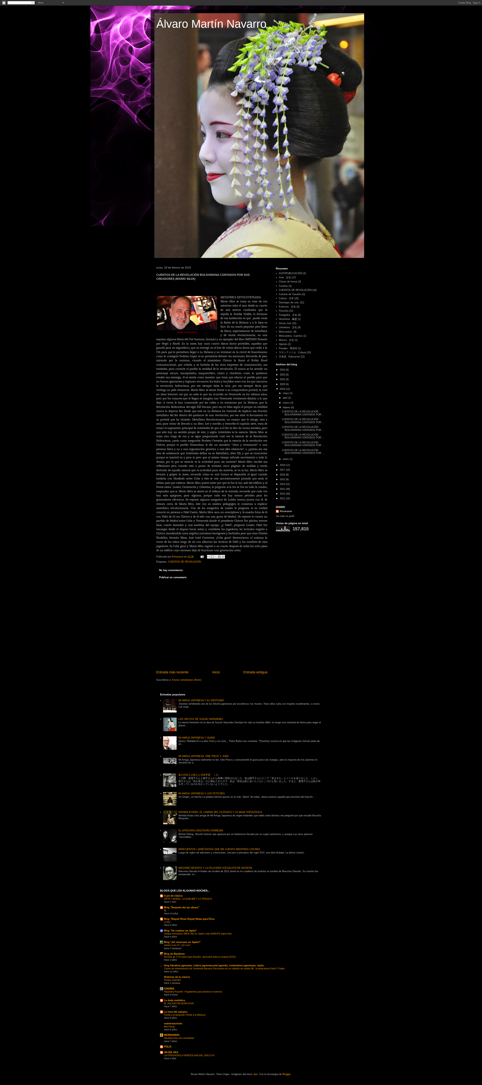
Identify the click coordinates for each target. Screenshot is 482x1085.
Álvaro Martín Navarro (211, 24)
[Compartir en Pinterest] (223, 557)
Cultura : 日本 (286, 298)
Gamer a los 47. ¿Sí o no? (177, 945)
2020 (283, 384)
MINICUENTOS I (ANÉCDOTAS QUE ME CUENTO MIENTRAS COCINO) (219, 849)
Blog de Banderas (174, 953)
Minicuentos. (286, 331)
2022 (283, 379)
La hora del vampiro (176, 1011)
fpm (256, 1074)
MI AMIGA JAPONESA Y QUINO (196, 737)
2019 (283, 389)
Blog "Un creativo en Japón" (180, 930)
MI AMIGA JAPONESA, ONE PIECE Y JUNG (203, 756)
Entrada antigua (255, 672)
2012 (283, 493)
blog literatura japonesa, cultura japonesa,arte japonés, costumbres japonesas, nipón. (214, 965)
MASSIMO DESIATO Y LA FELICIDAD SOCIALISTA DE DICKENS (215, 867)
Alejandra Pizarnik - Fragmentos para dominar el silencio (193, 991)
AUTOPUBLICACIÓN (290, 273)
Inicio (216, 672)
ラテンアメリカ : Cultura (292, 352)
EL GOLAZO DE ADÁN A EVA (179, 1003)
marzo (286, 402)
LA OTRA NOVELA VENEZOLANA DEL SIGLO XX (189, 1055)
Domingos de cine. (289, 302)
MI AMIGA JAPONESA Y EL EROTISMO (201, 700)
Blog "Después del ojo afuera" (181, 907)
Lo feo (167, 922)
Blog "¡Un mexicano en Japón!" (182, 942)
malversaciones (173, 1023)
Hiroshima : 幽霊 (288, 319)
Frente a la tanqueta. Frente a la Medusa (184, 1015)
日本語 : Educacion (289, 356)
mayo (286, 393)
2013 (283, 489)
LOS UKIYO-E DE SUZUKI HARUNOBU (200, 719)
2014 (283, 484)
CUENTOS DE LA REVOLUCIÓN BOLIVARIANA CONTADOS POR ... (303, 413)
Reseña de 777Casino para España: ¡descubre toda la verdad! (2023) (200, 957)
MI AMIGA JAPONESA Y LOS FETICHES (201, 793)
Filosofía (283, 310)
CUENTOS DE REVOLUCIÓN (184, 561)
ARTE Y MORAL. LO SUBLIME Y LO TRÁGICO (188, 899)
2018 (283, 465)
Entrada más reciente (172, 672)
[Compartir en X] (216, 557)
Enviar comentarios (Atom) (186, 679)
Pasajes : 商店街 (288, 348)
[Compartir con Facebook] (219, 557)
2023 (283, 374)
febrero (287, 407)
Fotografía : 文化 (288, 314)
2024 (283, 369)
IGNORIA (169, 988)
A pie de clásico (173, 895)
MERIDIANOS (172, 1035)
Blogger (286, 1074)
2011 (283, 498)
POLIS (168, 1046)
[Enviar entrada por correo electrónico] (202, 556)
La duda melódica (174, 1000)
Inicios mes (285, 323)
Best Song (169, 1026)
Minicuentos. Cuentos (291, 335)
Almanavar (286, 511)
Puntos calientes (172, 980)
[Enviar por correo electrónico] (209, 557)
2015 (283, 479)
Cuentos (283, 285)
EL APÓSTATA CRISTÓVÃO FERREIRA (200, 830)
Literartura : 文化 (288, 327)
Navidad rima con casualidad (179, 1038)
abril (285, 397)
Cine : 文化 (285, 277)
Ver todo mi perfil (285, 516)
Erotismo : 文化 (287, 306)
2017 (283, 469)
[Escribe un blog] (212, 557)
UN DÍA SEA (171, 1052)
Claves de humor (288, 281)
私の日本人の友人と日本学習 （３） (199, 774)
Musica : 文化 (286, 340)
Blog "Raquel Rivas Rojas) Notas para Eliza (189, 919)
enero (286, 459)
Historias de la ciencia (177, 977)
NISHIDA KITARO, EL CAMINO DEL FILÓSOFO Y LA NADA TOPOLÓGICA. (220, 812)
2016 (283, 474)
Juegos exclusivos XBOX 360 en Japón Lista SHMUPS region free (198, 933)
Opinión (283, 344)
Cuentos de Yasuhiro (290, 294)
